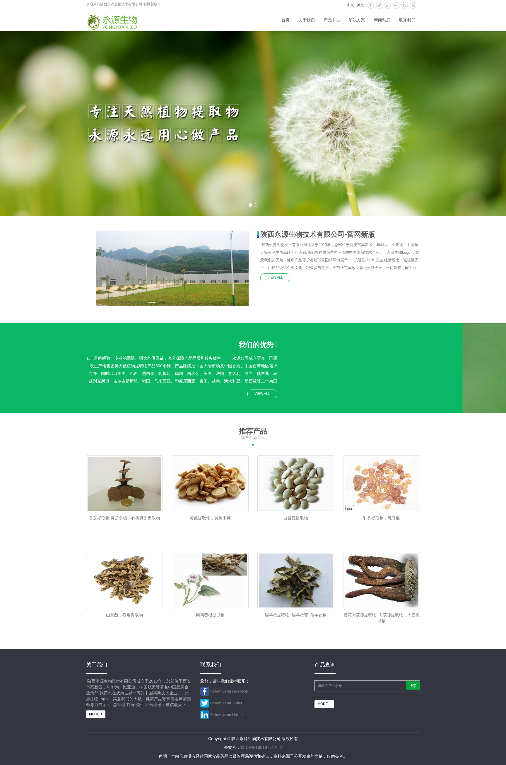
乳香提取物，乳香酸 (381, 518)
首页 (285, 20)
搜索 (412, 686)
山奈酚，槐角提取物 (124, 614)
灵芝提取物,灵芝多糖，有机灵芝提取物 (124, 518)
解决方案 (357, 20)
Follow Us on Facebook (229, 691)
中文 (350, 5)
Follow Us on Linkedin (228, 715)
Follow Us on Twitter (226, 703)
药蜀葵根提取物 (210, 614)
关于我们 (306, 20)
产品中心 (332, 20)
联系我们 (407, 20)
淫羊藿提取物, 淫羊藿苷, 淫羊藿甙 (296, 614)
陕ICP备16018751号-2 (261, 747)
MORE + (95, 714)
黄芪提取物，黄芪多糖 (210, 518)
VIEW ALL (275, 277)
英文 (360, 5)
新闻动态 (382, 20)
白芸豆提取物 (295, 518)
